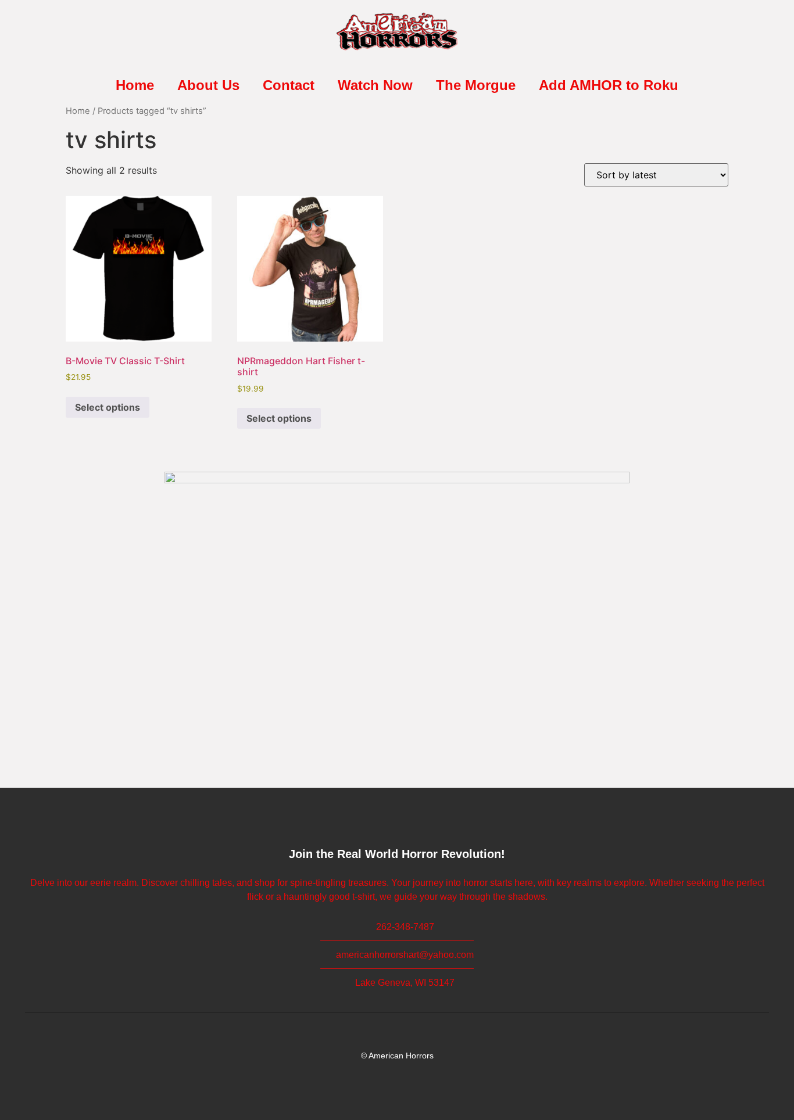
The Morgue (476, 85)
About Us (208, 85)
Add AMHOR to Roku (608, 85)
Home (135, 85)
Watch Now (375, 85)
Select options (107, 407)
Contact (288, 85)
